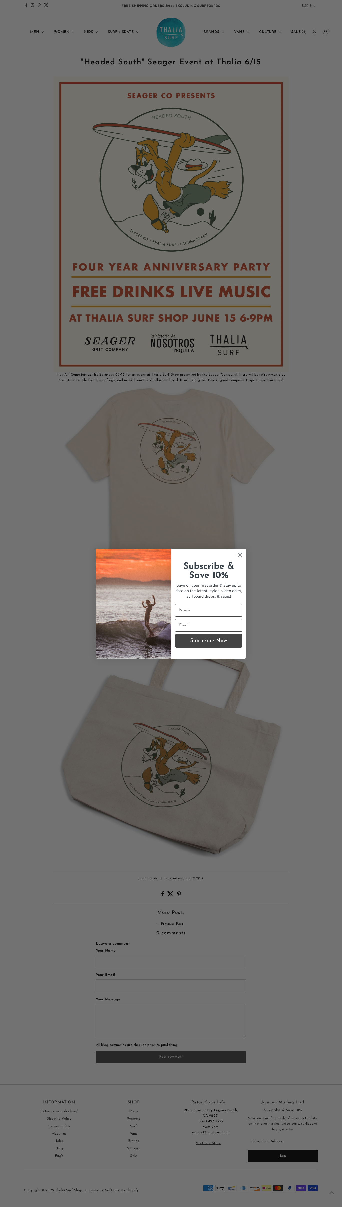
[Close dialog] (239, 555)
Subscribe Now (208, 640)
